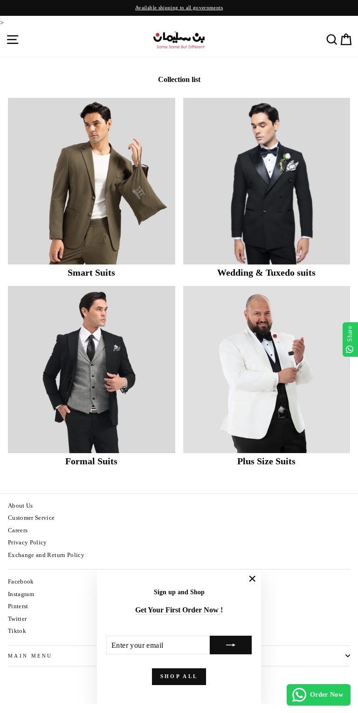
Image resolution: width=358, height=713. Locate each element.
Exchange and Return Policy (46, 555)
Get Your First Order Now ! (179, 610)
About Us (20, 505)
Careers (18, 530)
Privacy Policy (27, 542)
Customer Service (31, 518)
